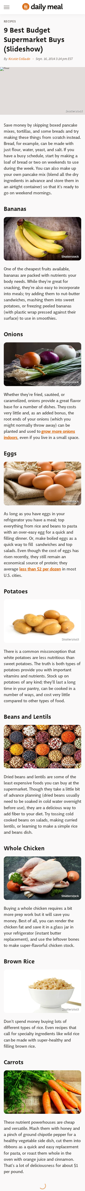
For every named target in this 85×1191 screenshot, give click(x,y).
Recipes (10, 21)
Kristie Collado (19, 59)
